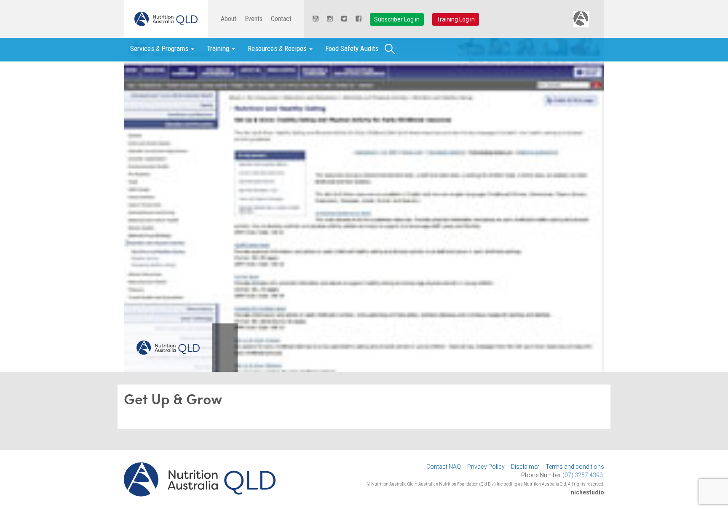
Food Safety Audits (351, 48)
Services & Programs (160, 48)
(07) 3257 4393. (583, 475)
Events (253, 19)
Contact (281, 19)
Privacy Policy (486, 466)
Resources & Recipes (278, 48)
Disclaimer (525, 466)
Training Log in (455, 19)
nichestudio (587, 492)
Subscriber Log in (397, 19)
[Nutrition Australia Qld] (166, 19)
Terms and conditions (575, 466)
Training (219, 48)
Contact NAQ (443, 466)
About (228, 19)
